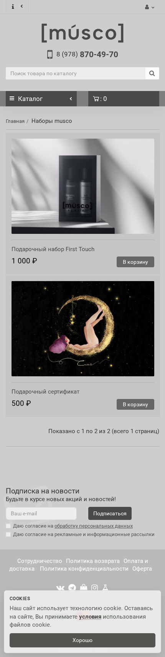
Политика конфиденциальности (83, 568)
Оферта (142, 568)
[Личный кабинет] (148, 7)
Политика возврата (93, 561)
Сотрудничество (39, 561)
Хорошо (82, 640)
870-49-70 (87, 54)
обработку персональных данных (93, 526)
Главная (15, 121)
